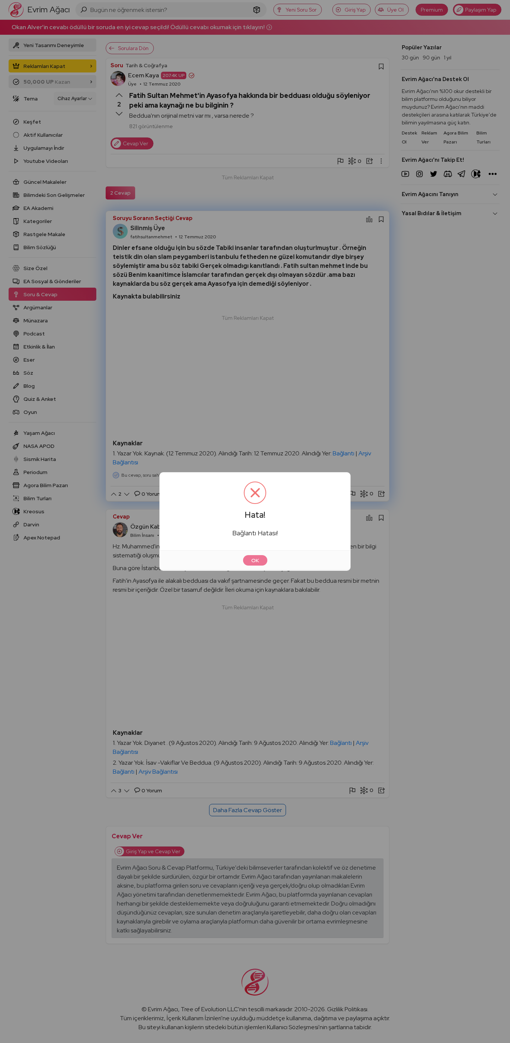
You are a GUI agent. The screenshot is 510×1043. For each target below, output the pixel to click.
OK (255, 560)
